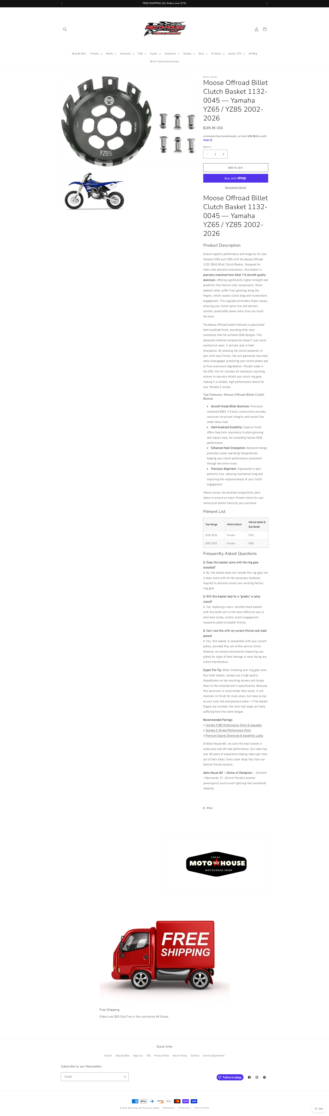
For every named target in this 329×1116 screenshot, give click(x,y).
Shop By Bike (123, 1055)
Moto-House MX (135, 1108)
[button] (65, 29)
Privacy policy (185, 1107)
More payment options (235, 187)
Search (108, 1055)
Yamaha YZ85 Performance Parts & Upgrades (233, 725)
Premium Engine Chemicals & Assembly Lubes (234, 735)
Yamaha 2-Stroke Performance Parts (228, 730)
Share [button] (210, 807)
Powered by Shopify (151, 1108)
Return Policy (180, 1055)
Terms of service (201, 1107)
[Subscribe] (124, 1076)
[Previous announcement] (62, 3)
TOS (148, 1055)
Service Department (213, 1055)
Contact (195, 1055)
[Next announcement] (267, 3)
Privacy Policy (161, 1055)
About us (138, 1055)
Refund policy (169, 1107)
